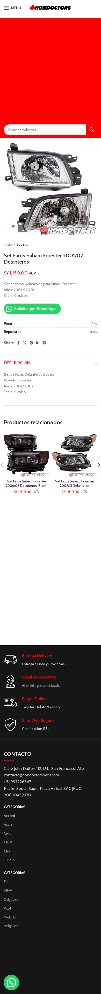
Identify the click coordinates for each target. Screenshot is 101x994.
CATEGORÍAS (14, 806)
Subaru (22, 244)
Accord (9, 815)
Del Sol (10, 860)
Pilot (7, 908)
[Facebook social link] (18, 342)
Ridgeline (11, 926)
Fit (6, 881)
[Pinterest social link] (31, 342)
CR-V (8, 842)
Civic (7, 833)
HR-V (8, 890)
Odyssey (11, 899)
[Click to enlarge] (13, 226)
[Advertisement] (50, 68)
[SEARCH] (91, 129)
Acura (8, 824)
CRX (7, 851)
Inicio (8, 244)
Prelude (10, 917)
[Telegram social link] (44, 342)
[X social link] (24, 342)
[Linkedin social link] (38, 342)
